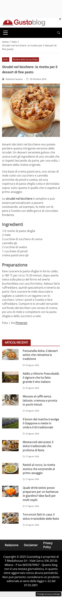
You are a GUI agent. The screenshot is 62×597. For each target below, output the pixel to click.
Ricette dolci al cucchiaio (25, 59)
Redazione (11, 545)
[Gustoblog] (23, 22)
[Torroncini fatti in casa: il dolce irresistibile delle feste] (10, 518)
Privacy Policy (48, 545)
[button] (58, 33)
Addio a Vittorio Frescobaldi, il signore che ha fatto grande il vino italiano (41, 378)
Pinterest (21, 323)
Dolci (5, 59)
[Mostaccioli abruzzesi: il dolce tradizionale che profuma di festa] (10, 445)
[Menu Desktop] (5, 33)
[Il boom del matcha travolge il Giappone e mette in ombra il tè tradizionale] (10, 422)
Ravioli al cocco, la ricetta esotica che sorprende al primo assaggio (39, 469)
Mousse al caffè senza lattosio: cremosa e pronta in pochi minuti (40, 400)
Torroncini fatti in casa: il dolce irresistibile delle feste (41, 516)
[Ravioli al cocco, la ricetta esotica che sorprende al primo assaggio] (10, 468)
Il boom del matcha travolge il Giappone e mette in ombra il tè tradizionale (41, 423)
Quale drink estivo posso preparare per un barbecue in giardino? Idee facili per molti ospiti (40, 494)
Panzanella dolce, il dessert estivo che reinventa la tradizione (40, 355)
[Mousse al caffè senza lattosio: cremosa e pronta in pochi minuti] (10, 400)
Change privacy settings (48, 593)
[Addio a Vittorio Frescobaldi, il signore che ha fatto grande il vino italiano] (10, 377)
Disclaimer (31, 545)
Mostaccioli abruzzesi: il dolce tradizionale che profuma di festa (38, 446)
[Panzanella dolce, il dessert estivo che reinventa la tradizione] (10, 354)
